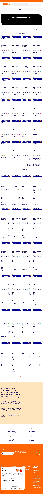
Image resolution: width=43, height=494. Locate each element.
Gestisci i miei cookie (37, 487)
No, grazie (5, 488)
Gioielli (19, 9)
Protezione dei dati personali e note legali (36, 482)
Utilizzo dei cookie (36, 485)
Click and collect (36, 470)
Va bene (20, 488)
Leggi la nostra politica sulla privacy (8, 478)
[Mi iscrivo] (12, 453)
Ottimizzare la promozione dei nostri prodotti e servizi (11, 481)
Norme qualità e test (37, 476)
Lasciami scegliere (13, 488)
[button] (2, 492)
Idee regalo (9, 9)
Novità (15, 9)
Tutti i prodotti (3, 9)
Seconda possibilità (29, 9)
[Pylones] (6, 4)
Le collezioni (38, 9)
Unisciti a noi (35, 489)
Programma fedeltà (37, 472)
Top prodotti (23, 9)
